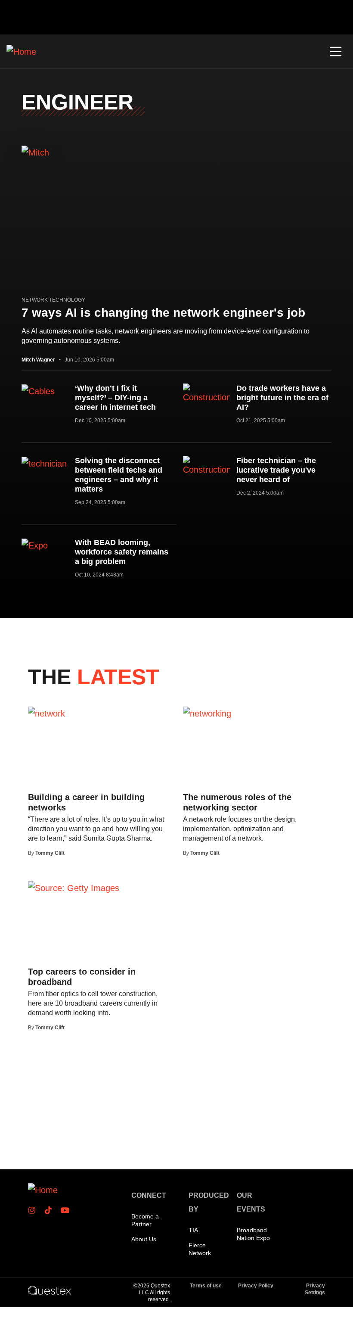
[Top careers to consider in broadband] (73, 887)
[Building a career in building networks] (46, 713)
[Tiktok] (50, 1210)
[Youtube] (66, 1210)
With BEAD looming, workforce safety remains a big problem (121, 552)
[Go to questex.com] (49, 1290)
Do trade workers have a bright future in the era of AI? (282, 397)
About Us (143, 1239)
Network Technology (53, 300)
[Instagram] (34, 1210)
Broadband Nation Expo (253, 1234)
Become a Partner (145, 1220)
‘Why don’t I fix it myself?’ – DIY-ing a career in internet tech (115, 397)
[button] (336, 51)
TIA (193, 1230)
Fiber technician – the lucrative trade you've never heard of (276, 470)
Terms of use (206, 1286)
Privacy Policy (255, 1286)
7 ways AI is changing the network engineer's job (163, 312)
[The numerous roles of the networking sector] (207, 713)
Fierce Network (200, 1249)
